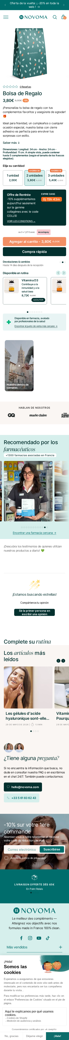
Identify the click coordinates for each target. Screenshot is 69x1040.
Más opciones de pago (34, 248)
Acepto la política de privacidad (28, 857)
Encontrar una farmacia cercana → (34, 533)
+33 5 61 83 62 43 (24, 798)
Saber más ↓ (11, 142)
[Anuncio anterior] (5, 5)
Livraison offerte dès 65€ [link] (34, 884)
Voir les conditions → (21, 221)
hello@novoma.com (25, 787)
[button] (6, 17)
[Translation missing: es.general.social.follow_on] (21, 939)
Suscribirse (52, 849)
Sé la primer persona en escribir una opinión (34, 612)
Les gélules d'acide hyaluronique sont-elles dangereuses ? (27, 716)
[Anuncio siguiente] (64, 5)
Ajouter (38, 300)
